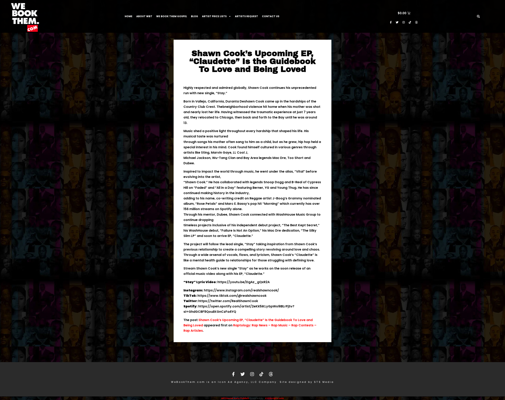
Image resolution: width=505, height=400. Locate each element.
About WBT (144, 16)
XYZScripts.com (274, 398)
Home (128, 16)
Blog (194, 16)
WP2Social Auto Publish (235, 398)
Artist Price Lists (214, 16)
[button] (478, 16)
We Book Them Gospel (171, 16)
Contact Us (270, 16)
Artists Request (246, 16)
